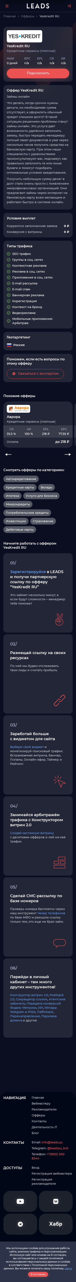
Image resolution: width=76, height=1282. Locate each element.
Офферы (38, 1115)
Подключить (38, 73)
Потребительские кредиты (27, 513)
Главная (38, 1097)
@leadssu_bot (57, 1148)
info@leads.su (52, 1142)
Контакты (39, 1121)
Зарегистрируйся (28, 571)
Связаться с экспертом (38, 374)
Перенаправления (25, 1016)
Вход (35, 1168)
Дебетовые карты (20, 529)
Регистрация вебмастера (52, 1173)
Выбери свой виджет (27, 747)
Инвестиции (16, 521)
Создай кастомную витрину (32, 833)
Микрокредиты (18, 504)
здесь (68, 1268)
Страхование (43, 521)
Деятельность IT (44, 1127)
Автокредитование (21, 479)
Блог (35, 1133)
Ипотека (12, 496)
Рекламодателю (44, 1109)
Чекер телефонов (51, 913)
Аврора (13, 417)
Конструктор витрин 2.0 (29, 995)
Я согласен (38, 1274)
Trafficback (45, 1012)
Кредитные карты (20, 487)
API (40, 1008)
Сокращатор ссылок (31, 999)
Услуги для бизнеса (41, 496)
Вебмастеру (41, 1103)
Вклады (46, 487)
